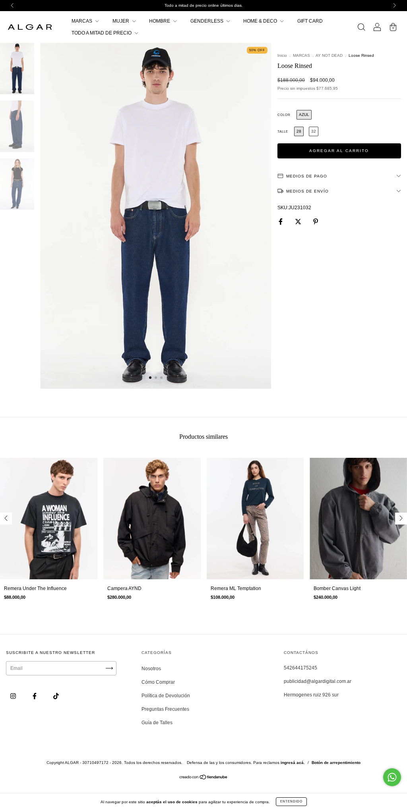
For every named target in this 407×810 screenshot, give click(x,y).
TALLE (282, 131)
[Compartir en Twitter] (298, 221)
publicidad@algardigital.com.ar (317, 681)
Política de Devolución (165, 695)
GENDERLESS (207, 21)
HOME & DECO (260, 21)
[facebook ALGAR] (35, 696)
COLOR (284, 115)
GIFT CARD (310, 21)
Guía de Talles (156, 722)
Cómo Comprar (158, 682)
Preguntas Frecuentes (165, 709)
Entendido (291, 801)
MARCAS (82, 21)
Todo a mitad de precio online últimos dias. (204, 5)
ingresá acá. (293, 762)
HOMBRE (160, 21)
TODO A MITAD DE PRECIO (102, 33)
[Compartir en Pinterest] (315, 221)
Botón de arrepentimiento (336, 762)
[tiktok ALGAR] (56, 696)
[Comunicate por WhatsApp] (392, 777)
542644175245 (300, 668)
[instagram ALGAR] (13, 696)
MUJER (121, 21)
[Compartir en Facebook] (281, 221)
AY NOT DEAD (329, 55)
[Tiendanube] (204, 778)
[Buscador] (361, 28)
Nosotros (151, 668)
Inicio (282, 55)
